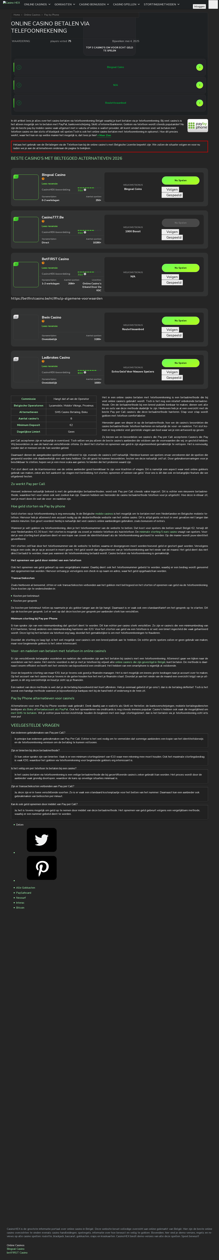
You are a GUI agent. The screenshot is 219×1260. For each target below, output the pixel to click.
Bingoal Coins (133, 189)
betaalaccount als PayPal (52, 709)
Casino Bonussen (92, 4)
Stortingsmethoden (160, 4)
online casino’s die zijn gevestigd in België (140, 662)
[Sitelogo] (11, 4)
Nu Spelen (181, 180)
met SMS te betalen (23, 713)
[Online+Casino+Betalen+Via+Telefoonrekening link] (41, 853)
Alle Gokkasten (25, 888)
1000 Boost (133, 231)
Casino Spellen (124, 4)
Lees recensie (49, 183)
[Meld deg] (213, 4)
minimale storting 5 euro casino (158, 532)
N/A (133, 276)
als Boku (28, 709)
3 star (40, 41)
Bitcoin (20, 908)
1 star (33, 41)
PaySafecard (23, 893)
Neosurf (21, 898)
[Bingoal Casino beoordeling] (85, 189)
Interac (20, 903)
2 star (36, 41)
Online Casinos (35, 4)
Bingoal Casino (15, 1249)
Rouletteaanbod (133, 329)
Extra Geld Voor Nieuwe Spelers (133, 371)
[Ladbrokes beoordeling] (85, 372)
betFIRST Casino (17, 1253)
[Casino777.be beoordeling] (85, 232)
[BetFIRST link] (29, 85)
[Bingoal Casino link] (29, 67)
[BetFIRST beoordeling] (85, 274)
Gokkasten (63, 4)
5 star (47, 41)
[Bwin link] (29, 103)
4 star (43, 41)
